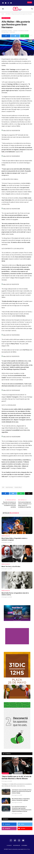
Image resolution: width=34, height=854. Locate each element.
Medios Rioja (27, 849)
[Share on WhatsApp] (24, 35)
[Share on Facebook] (6, 35)
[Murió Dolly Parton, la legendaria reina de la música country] (17, 580)
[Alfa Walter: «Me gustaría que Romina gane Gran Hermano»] (17, 48)
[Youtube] (11, 3)
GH (3, 487)
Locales (9, 845)
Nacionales (5, 773)
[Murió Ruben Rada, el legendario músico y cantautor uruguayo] (17, 525)
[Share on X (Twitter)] (15, 35)
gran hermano (9, 487)
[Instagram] (8, 3)
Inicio (3, 13)
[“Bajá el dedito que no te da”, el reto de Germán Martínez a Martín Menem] (17, 765)
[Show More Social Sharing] (30, 35)
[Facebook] (3, 3)
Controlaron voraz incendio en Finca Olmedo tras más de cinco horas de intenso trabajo (21, 791)
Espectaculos (6, 18)
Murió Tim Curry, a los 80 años (11, 566)
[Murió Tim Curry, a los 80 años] (17, 553)
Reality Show (18, 487)
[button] (3, 9)
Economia (24, 845)
